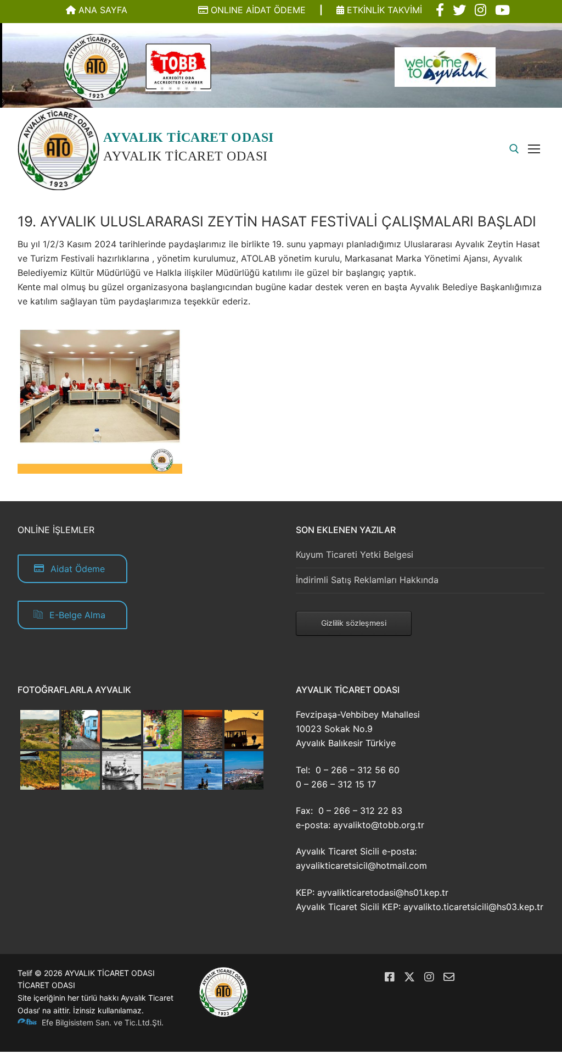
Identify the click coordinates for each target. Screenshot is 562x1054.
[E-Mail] (449, 977)
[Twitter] (409, 977)
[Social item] (440, 10)
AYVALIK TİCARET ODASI (188, 137)
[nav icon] (536, 148)
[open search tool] (514, 149)
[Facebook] (390, 977)
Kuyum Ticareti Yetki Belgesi (354, 554)
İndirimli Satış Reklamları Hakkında (367, 579)
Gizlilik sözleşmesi (353, 623)
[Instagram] (429, 977)
